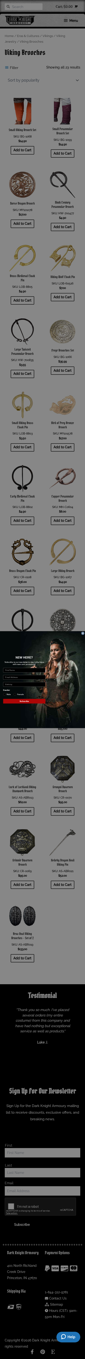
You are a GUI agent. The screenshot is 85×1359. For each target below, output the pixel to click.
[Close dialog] (83, 633)
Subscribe (24, 701)
